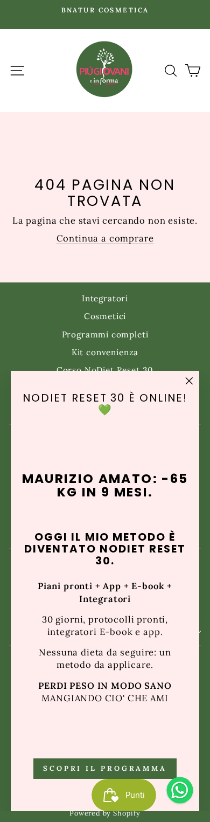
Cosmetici (105, 316)
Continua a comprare (105, 238)
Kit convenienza (105, 352)
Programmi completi (105, 334)
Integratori (105, 298)
